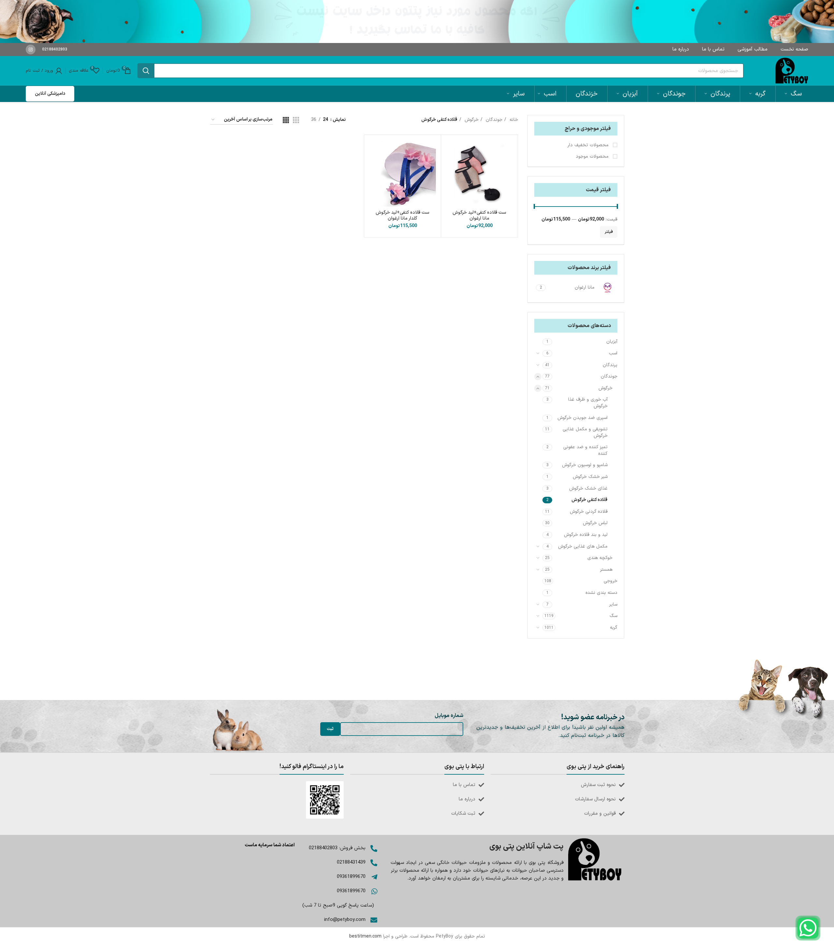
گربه (613, 627)
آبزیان (611, 341)
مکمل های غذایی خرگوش (583, 546)
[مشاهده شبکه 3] (296, 120)
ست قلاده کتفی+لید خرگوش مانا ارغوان (479, 215)
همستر (606, 569)
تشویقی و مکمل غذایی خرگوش (585, 432)
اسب (613, 353)
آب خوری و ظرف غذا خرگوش (588, 402)
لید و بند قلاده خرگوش (586, 534)
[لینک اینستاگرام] (31, 49)
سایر (613, 604)
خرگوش (605, 388)
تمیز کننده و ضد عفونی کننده (585, 450)
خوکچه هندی (599, 557)
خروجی (610, 581)
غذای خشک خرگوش (588, 488)
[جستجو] (145, 70)
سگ (613, 615)
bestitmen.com (365, 936)
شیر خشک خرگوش (590, 476)
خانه (513, 119)
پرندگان (610, 365)
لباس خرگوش (595, 523)
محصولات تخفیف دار (589, 145)
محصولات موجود (593, 156)
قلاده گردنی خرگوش (589, 511)
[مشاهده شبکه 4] (286, 120)
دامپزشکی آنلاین (50, 93)
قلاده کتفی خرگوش (589, 499)
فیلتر (609, 232)
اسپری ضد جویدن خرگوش (582, 417)
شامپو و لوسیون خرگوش (585, 465)
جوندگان (609, 376)
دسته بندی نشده (601, 592)
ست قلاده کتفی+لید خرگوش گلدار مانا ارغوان (402, 215)
